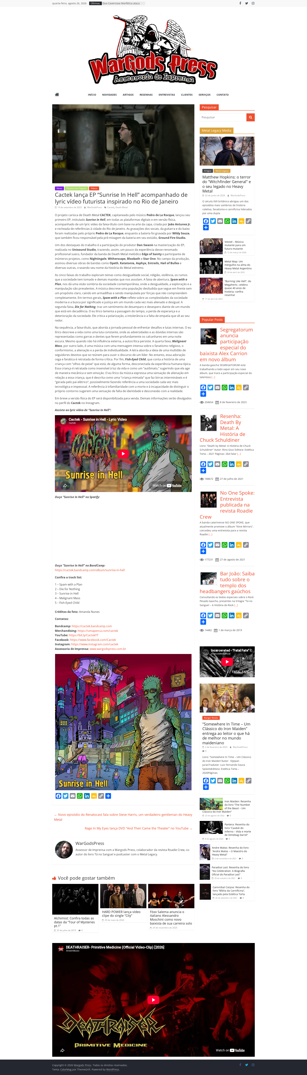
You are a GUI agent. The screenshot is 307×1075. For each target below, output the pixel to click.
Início (92, 94)
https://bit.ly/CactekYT (83, 635)
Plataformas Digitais (76, 188)
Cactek (110, 207)
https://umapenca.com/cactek (98, 631)
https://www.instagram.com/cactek (94, 644)
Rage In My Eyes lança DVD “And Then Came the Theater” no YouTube (139, 828)
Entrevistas (167, 94)
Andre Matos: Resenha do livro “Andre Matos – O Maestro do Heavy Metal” (230, 851)
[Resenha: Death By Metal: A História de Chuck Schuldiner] (210, 415)
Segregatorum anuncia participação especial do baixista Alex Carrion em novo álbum (226, 344)
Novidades (109, 94)
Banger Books (211, 717)
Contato (223, 94)
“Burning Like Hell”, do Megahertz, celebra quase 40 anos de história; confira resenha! (238, 288)
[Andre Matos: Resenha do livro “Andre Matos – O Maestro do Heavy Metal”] (205, 846)
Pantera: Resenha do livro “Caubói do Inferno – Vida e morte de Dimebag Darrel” (238, 830)
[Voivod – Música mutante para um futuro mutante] (211, 240)
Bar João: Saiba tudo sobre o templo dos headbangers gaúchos (227, 582)
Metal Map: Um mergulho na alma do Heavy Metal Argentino (238, 265)
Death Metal (121, 207)
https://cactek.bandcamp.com (92, 626)
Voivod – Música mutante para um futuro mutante (235, 245)
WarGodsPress (95, 207)
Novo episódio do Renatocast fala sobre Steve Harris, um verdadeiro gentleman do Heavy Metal (123, 817)
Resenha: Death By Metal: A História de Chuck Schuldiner (222, 428)
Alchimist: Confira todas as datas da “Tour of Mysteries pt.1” (74, 922)
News (59, 188)
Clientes (187, 94)
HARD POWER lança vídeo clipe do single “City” (121, 914)
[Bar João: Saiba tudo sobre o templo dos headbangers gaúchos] (210, 572)
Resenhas (146, 94)
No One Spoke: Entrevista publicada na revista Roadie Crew (227, 504)
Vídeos (94, 188)
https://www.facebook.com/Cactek (93, 640)
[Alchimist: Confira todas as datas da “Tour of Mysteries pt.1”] (75, 886)
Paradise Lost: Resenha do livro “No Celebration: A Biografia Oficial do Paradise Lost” (230, 871)
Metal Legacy (222, 170)
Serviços (205, 94)
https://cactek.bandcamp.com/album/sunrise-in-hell (90, 570)
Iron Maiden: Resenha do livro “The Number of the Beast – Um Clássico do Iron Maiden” (226, 806)
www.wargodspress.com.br (108, 649)
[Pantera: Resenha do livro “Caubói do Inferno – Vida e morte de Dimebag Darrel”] (211, 822)
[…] (213, 377)
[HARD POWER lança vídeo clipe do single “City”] (123, 886)
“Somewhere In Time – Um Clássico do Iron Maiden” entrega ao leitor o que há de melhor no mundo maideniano (226, 733)
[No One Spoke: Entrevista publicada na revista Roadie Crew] (210, 491)
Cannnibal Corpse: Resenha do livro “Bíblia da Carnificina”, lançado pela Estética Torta (231, 891)
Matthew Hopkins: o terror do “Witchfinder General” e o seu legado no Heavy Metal (226, 184)
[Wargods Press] (57, 94)
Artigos (128, 94)
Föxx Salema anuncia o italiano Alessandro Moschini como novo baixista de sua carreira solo (171, 917)
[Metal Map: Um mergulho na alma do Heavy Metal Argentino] (211, 260)
